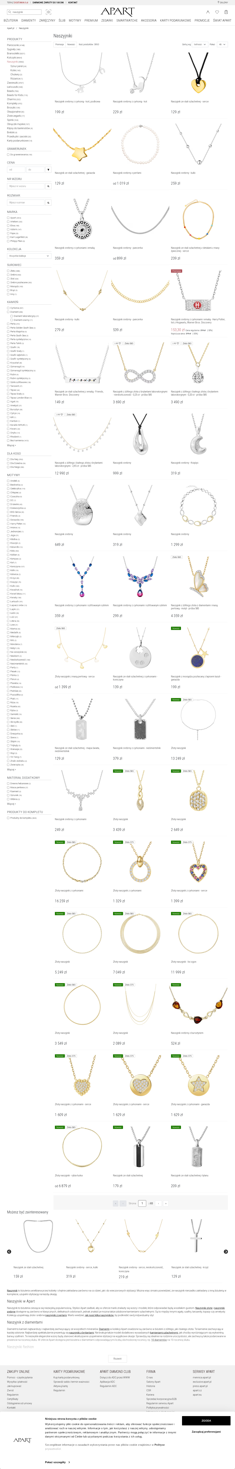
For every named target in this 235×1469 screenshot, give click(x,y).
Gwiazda (17, 519)
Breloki (12, 132)
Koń (13, 562)
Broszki (13, 107)
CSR (148, 1390)
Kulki (14, 586)
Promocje (59, 44)
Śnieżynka (16, 733)
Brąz (13, 290)
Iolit (13, 417)
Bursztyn (16, 409)
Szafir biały (17, 351)
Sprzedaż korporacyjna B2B (161, 1399)
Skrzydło (16, 722)
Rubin (14, 374)
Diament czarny (23, 320)
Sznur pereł (18, 66)
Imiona (15, 527)
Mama (15, 628)
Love (14, 624)
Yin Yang (15, 757)
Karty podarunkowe (19, 140)
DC (13, 500)
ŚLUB (62, 20)
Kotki (14, 570)
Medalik (15, 632)
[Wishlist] (217, 11)
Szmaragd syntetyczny (22, 370)
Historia (150, 1386)
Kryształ (16, 362)
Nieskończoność (20, 659)
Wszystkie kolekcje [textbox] (17, 256)
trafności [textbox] (198, 44)
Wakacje (16, 749)
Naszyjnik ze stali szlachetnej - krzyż (190, 1267)
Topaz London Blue (21, 397)
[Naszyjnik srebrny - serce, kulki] (91, 1236)
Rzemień (15, 791)
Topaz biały (17, 393)
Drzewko (16, 504)
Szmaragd (17, 366)
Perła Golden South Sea (22, 327)
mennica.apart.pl (202, 1377)
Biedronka (16, 484)
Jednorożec (17, 531)
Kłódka (15, 539)
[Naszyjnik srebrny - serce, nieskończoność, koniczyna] (143, 1236)
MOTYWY (75, 20)
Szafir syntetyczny (20, 358)
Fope (14, 233)
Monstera (16, 644)
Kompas (15, 558)
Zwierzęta (17, 764)
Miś (13, 640)
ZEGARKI (107, 20)
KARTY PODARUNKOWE (175, 20)
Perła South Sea (19, 335)
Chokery (16, 74)
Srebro (15, 274)
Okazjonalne (15, 111)
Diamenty (104, 1329)
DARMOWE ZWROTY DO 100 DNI (48, 2)
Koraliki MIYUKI (19, 425)
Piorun (14, 679)
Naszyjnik (12, 1290)
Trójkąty (15, 745)
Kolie (15, 70)
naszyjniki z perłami (56, 1315)
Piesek (15, 671)
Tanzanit (16, 386)
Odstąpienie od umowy (19, 1403)
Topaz (15, 390)
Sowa (14, 737)
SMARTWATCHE (127, 20)
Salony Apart (153, 1381)
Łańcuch (16, 601)
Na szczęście (18, 652)
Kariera (150, 1394)
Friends (15, 515)
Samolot (16, 714)
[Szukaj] (48, 170)
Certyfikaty (12, 1399)
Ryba (14, 710)
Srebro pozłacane (21, 282)
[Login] (208, 11)
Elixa (14, 225)
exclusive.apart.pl (202, 1381)
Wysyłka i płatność (17, 1381)
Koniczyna (17, 566)
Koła (14, 550)
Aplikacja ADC (107, 1381)
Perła (15, 323)
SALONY (224, 2)
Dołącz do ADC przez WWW (115, 1377)
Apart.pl (10, 28)
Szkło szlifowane (20, 382)
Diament (16, 312)
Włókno (15, 799)
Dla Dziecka (17, 463)
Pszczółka (16, 694)
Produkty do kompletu (23, 818)
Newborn (16, 656)
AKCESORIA (149, 20)
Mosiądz (16, 286)
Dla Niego (17, 467)
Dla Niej (16, 459)
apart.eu (197, 1394)
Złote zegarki (16, 115)
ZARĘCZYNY (47, 20)
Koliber (14, 554)
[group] (38, 1251)
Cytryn (15, 413)
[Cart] (226, 12)
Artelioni (16, 221)
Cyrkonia (16, 308)
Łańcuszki (15, 86)
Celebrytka (17, 488)
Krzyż (14, 578)
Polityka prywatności (157, 1407)
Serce (15, 718)
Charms (14, 99)
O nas (149, 1377)
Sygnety (13, 49)
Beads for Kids (17, 95)
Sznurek (16, 795)
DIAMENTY (28, 20)
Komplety (14, 103)
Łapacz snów (18, 605)
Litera (14, 621)
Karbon (15, 421)
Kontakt (11, 1407)
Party (14, 667)
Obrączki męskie (18, 124)
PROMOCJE (202, 20)
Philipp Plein (17, 241)
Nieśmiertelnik (18, 663)
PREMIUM (91, 20)
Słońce (15, 729)
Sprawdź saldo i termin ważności (71, 1381)
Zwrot (10, 1390)
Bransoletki (16, 53)
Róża (14, 702)
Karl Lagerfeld (19, 237)
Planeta (15, 683)
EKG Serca (17, 512)
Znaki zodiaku (18, 761)
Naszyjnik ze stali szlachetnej (28, 1267)
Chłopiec (15, 492)
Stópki (15, 741)
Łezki (14, 613)
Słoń (13, 726)
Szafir (15, 347)
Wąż (13, 753)
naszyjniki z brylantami (81, 1332)
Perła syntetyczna (20, 339)
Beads (13, 91)
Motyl (15, 648)
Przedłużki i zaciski (19, 136)
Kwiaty (15, 597)
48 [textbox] (220, 44)
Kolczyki (14, 57)
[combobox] (29, 256)
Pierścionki (16, 45)
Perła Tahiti (17, 343)
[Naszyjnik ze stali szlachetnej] (38, 1236)
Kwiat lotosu (17, 593)
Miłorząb (15, 636)
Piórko (14, 675)
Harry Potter (17, 523)
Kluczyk (15, 543)
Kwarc (15, 428)
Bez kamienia (19, 440)
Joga (14, 535)
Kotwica (15, 574)
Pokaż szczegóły (55, 1462)
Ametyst (16, 405)
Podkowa (16, 687)
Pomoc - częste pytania (20, 1377)
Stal (14, 278)
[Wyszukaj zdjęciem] (48, 12)
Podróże (15, 691)
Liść (14, 617)
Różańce (16, 78)
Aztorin (15, 229)
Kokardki (16, 547)
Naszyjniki (15, 61)
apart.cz (197, 1390)
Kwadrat (16, 589)
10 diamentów (159, 1340)
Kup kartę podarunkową (66, 1377)
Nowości (71, 44)
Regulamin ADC (108, 1386)
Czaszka (16, 496)
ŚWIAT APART (222, 20)
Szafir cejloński (19, 355)
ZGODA (206, 1420)
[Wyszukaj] (9, 12)
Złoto (15, 271)
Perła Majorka (18, 331)
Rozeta (15, 706)
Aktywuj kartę (61, 1386)
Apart (15, 217)
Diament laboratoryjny (26, 316)
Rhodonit (15, 436)
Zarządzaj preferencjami (206, 1431)
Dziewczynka (18, 508)
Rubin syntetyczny (20, 378)
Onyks (15, 432)
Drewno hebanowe (20, 783)
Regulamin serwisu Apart (159, 1403)
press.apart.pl (200, 1386)
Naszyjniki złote (203, 1308)
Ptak (14, 698)
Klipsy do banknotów (20, 128)
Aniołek (15, 480)
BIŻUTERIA (11, 20)
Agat (14, 401)
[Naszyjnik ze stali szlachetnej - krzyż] (196, 1236)
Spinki (12, 120)
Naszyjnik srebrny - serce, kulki (82, 1267)
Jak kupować (14, 1386)
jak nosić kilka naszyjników (99, 1315)
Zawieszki (15, 82)
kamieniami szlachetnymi (164, 1332)
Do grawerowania (21, 154)
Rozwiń (118, 1358)
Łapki (14, 609)
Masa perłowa (19, 787)
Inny (13, 294)
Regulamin (13, 1394)
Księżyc (15, 582)
